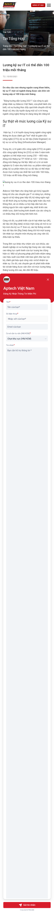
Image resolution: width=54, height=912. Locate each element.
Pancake (31, 910)
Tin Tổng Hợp (20, 46)
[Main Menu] (48, 5)
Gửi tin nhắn (29, 905)
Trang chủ (7, 46)
